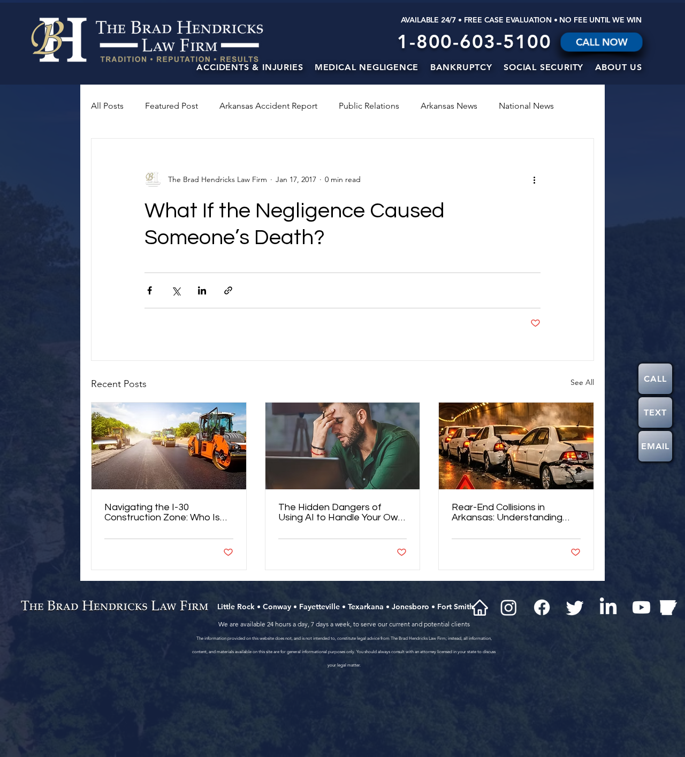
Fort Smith (455, 606)
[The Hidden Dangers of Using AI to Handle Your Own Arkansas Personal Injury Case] (342, 446)
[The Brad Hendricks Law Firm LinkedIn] (608, 607)
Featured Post (171, 106)
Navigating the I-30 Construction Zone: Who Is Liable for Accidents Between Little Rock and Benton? (162, 512)
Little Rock (236, 606)
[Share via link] (228, 290)
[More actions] (534, 179)
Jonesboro (410, 606)
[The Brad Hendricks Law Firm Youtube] (641, 607)
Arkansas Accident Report (268, 106)
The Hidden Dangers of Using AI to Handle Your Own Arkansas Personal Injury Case (341, 512)
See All (582, 382)
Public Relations (369, 106)
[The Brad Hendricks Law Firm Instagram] (508, 607)
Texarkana (366, 606)
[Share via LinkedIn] (202, 290)
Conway (277, 606)
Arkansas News (449, 106)
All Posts (107, 106)
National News (526, 106)
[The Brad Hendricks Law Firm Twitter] (575, 607)
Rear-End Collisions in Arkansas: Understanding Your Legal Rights (507, 512)
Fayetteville (319, 606)
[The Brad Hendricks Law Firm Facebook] (541, 607)
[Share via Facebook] (149, 290)
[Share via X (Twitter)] (176, 290)
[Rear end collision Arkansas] (516, 446)
